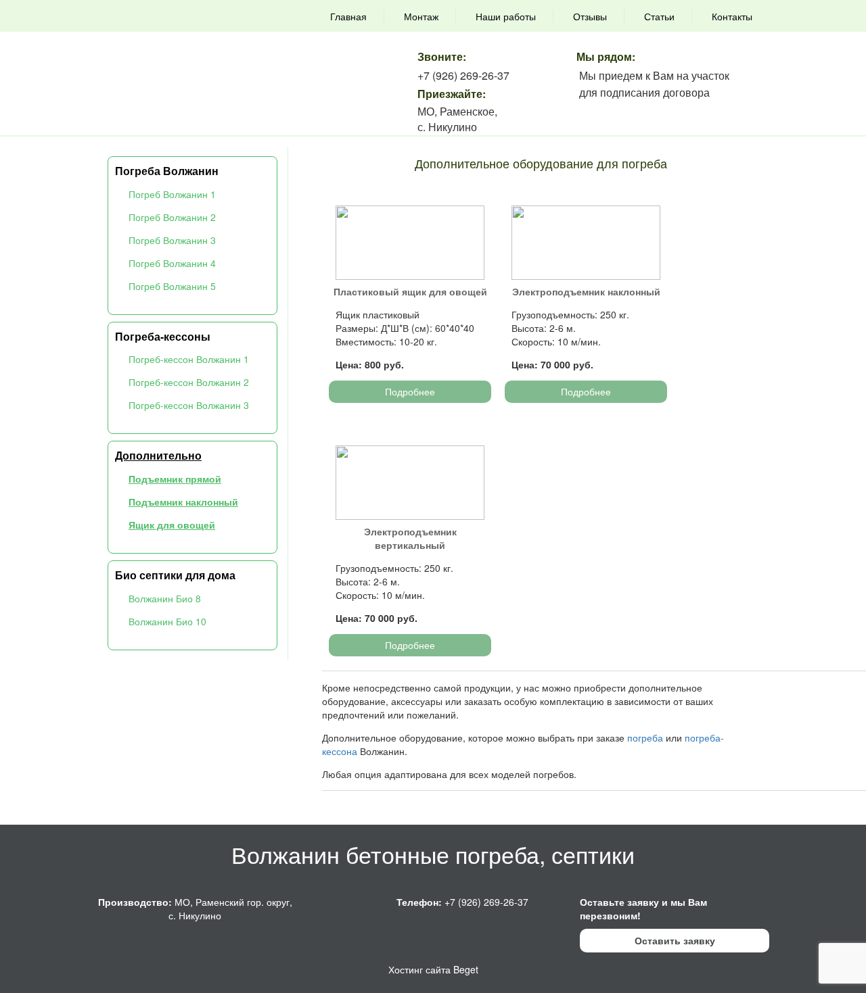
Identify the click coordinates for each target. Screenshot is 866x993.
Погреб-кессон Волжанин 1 (189, 359)
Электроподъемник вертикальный (410, 538)
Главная (348, 16)
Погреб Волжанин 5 (172, 286)
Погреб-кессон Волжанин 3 (189, 405)
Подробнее (410, 391)
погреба (645, 737)
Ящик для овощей (172, 524)
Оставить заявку (675, 940)
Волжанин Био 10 (167, 621)
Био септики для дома (175, 575)
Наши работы (506, 16)
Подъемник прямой (175, 478)
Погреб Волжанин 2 (172, 217)
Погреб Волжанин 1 (172, 194)
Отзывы (590, 16)
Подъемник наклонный (183, 501)
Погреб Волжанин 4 (172, 263)
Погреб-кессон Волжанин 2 (189, 382)
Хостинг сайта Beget (433, 969)
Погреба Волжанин (167, 170)
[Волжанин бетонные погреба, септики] (181, 46)
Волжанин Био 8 (165, 598)
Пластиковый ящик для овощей (410, 291)
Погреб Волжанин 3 (172, 240)
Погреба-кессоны (162, 336)
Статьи (659, 16)
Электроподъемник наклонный (586, 291)
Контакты (732, 16)
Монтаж (421, 16)
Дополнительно (158, 455)
